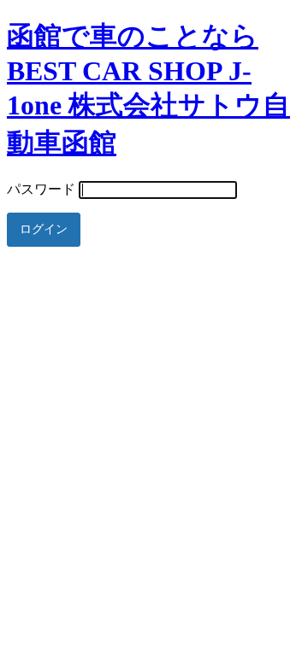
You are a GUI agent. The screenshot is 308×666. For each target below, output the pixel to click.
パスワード (41, 189)
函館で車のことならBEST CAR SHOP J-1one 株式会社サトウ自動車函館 (148, 89)
